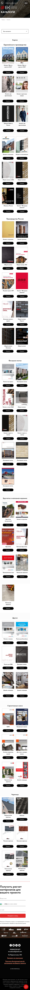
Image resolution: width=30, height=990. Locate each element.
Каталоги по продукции (15, 958)
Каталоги (8, 19)
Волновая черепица (22, 841)
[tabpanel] (15, 40)
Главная (3, 19)
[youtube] (19, 945)
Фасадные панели (22, 664)
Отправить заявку (13, 916)
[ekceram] (11, 945)
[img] (8, 55)
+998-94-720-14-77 (11, 3)
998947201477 (15, 949)
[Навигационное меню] (26, 3)
